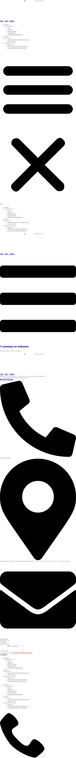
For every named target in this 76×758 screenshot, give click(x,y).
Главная (6, 24)
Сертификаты (11, 33)
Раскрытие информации (15, 34)
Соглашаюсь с (17, 653)
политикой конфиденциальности (21, 653)
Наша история (11, 31)
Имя (1, 642)
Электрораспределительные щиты (18, 39)
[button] (38, 127)
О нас (9, 28)
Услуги (6, 36)
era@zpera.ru (4, 639)
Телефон (3, 644)
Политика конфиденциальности (17, 46)
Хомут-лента (11, 41)
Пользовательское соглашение (17, 48)
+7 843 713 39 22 (5, 458)
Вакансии (10, 44)
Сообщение (4, 651)
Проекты (10, 29)
